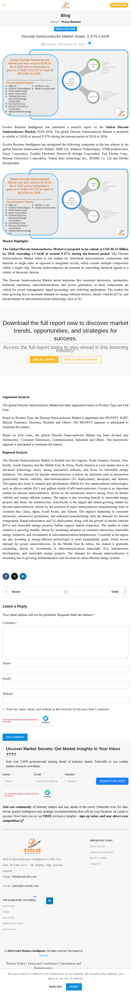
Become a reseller (98, 858)
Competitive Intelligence (102, 852)
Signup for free (112, 781)
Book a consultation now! (81, 359)
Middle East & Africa (13, 923)
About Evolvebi (97, 846)
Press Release (119, 5)
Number (70, 774)
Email (7, 678)
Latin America (9, 929)
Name (7, 663)
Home (54, 22)
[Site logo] (65, 4)
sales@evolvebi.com (25, 886)
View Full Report (44, 359)
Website (8, 693)
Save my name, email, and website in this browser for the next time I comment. (58, 709)
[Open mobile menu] (4, 5)
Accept (73, 987)
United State (8, 906)
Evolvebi (51, 44)
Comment (10, 623)
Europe (6, 912)
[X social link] (14, 576)
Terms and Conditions (42, 963)
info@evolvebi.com (24, 876)
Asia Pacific (8, 917)
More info (56, 987)
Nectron (43, 955)
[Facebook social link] (6, 576)
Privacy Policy (15, 963)
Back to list (65, 591)
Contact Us (95, 863)
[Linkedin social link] (23, 576)
